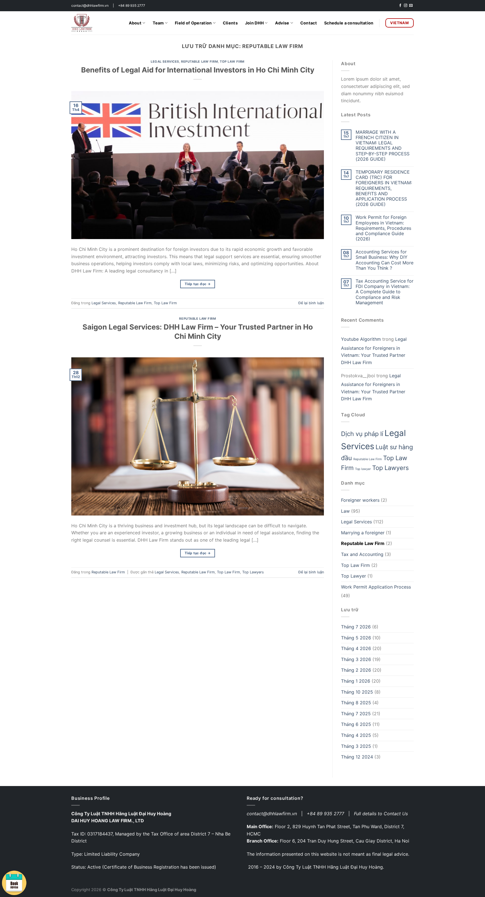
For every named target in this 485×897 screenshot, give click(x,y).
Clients (230, 23)
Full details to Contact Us (381, 813)
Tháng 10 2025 (357, 692)
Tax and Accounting (362, 554)
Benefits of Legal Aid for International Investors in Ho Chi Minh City (197, 69)
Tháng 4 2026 (356, 648)
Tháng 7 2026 (356, 627)
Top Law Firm (232, 61)
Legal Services (165, 61)
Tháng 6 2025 (356, 724)
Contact (308, 23)
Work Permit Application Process (376, 587)
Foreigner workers (360, 500)
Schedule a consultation (349, 23)
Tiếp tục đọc (198, 284)
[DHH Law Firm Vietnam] (81, 22)
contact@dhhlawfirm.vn (272, 813)
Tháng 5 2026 (356, 638)
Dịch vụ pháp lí (362, 433)
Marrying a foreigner (363, 532)
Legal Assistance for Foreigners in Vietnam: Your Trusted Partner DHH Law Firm (374, 350)
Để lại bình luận (311, 303)
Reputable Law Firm (199, 61)
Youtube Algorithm (361, 339)
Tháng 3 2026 (356, 659)
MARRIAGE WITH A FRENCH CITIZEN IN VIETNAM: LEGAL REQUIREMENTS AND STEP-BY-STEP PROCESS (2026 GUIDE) (382, 146)
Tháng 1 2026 (355, 681)
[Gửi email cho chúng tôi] (411, 6)
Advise (282, 23)
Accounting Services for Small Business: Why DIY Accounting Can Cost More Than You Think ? (384, 260)
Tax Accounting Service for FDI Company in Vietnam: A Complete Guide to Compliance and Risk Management (384, 291)
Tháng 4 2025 (356, 735)
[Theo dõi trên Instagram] (405, 6)
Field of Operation (193, 23)
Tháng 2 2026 (356, 670)
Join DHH (254, 23)
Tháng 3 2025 (356, 746)
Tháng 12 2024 (357, 757)
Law (345, 511)
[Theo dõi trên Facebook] (400, 6)
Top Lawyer (353, 576)
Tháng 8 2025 (356, 702)
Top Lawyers (253, 572)
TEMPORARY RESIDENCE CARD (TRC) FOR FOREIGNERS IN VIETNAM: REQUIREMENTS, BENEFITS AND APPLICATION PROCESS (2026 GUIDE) (384, 188)
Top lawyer (363, 469)
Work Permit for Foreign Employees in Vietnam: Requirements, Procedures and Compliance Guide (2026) (383, 228)
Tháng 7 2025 (356, 713)
